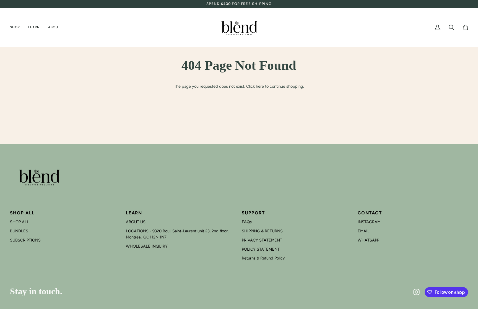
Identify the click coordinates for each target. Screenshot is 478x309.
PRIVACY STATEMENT (262, 240)
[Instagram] (416, 292)
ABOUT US (136, 221)
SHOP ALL (19, 221)
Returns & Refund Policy (263, 258)
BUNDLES (19, 230)
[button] (17, 27)
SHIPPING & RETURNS (262, 230)
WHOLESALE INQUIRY (147, 246)
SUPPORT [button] (253, 212)
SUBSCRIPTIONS (25, 240)
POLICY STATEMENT (261, 249)
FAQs (247, 221)
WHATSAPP (368, 240)
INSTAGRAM (369, 221)
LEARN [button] (134, 212)
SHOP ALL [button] (22, 212)
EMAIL (364, 230)
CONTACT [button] (370, 212)
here (260, 86)
